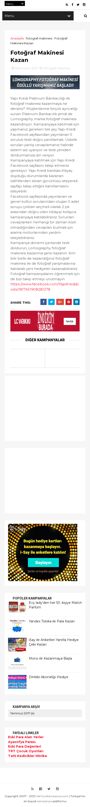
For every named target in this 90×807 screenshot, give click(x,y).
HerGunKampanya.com (52, 796)
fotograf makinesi (39, 38)
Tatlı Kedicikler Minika (27, 756)
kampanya (44, 801)
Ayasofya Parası (22, 742)
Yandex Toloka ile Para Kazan (52, 621)
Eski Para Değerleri (24, 746)
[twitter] (78, 4)
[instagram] (84, 4)
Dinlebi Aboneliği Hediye (48, 677)
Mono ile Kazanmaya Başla (50, 658)
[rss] (67, 4)
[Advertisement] (37, 407)
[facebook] (72, 4)
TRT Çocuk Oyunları (25, 751)
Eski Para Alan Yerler (26, 737)
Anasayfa (17, 38)
